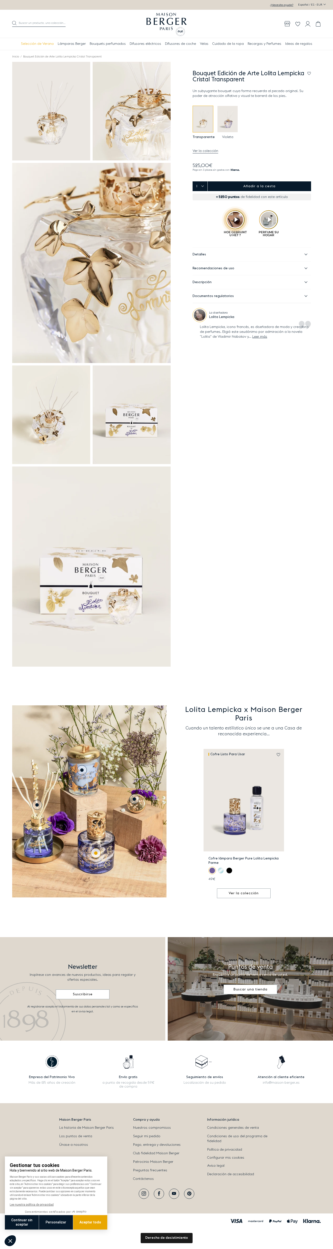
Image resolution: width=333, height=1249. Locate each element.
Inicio (15, 56)
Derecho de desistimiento (166, 1238)
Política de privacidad (224, 1149)
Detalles (199, 254)
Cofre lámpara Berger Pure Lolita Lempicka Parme (243, 861)
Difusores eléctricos (145, 44)
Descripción (202, 282)
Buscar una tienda (250, 989)
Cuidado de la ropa (228, 44)
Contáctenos (143, 1179)
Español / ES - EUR (310, 4)
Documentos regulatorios (213, 296)
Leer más (259, 336)
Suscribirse (83, 994)
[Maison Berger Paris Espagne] (167, 23)
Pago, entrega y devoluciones (157, 1144)
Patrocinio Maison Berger (153, 1162)
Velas (204, 44)
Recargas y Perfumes (264, 44)
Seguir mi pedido (146, 1136)
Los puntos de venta (75, 1136)
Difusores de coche (180, 44)
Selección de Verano (37, 44)
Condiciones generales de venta (233, 1127)
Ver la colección (205, 151)
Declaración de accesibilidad (230, 1174)
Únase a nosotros (73, 1144)
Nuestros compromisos (152, 1127)
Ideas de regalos (298, 44)
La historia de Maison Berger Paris (86, 1127)
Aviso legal (216, 1165)
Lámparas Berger (72, 44)
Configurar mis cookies (225, 1157)
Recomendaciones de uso (213, 268)
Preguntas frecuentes (150, 1170)
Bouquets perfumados (108, 44)
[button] (39, 24)
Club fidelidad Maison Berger (156, 1153)
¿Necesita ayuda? (281, 4)
